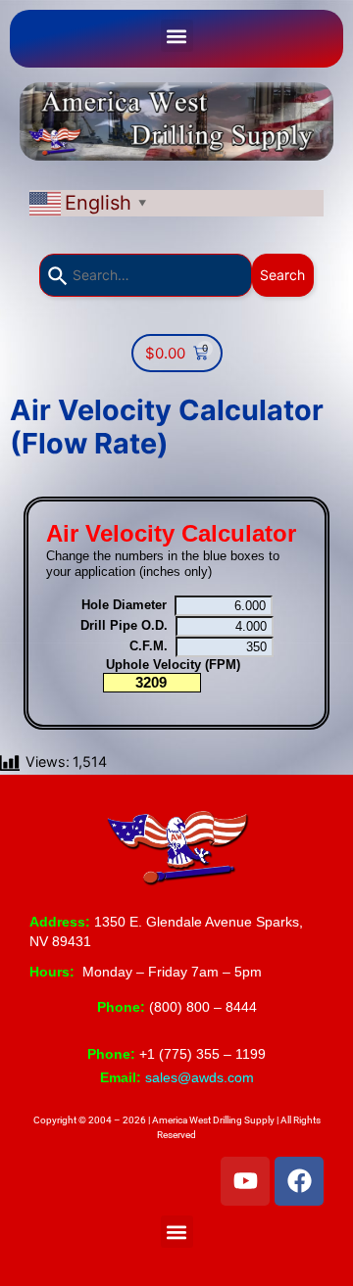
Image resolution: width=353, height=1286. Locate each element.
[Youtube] (245, 1181)
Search (283, 274)
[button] (177, 36)
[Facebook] (299, 1181)
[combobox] (145, 275)
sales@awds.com (199, 1077)
